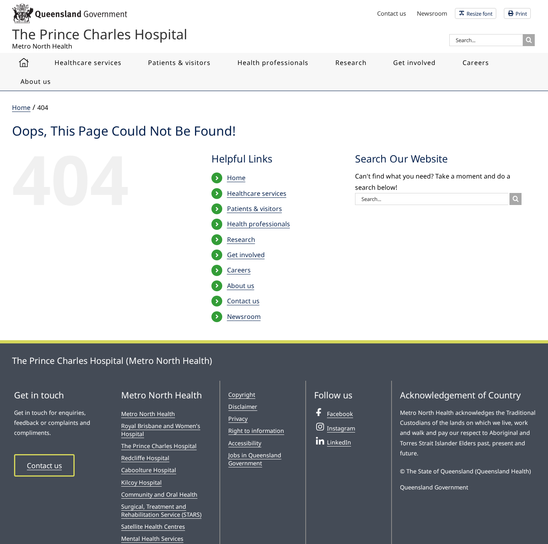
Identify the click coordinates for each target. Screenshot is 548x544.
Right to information (256, 430)
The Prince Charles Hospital (159, 446)
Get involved (246, 254)
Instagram (341, 428)
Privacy (238, 418)
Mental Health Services (152, 538)
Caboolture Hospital (148, 470)
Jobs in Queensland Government (254, 459)
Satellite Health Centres (153, 526)
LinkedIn (339, 442)
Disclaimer (242, 406)
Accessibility (244, 443)
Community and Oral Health (159, 494)
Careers (239, 270)
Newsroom (244, 316)
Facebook (340, 414)
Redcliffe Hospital (145, 458)
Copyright (241, 394)
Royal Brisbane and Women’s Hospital (160, 430)
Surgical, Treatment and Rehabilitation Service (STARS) (161, 510)
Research (241, 239)
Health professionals (258, 223)
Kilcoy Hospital (141, 482)
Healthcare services (256, 193)
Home (236, 177)
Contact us (243, 300)
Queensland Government (434, 487)
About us (240, 285)
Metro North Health (148, 414)
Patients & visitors (254, 208)
